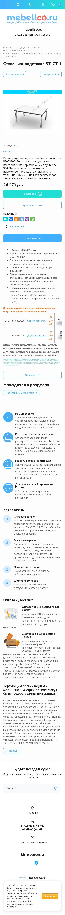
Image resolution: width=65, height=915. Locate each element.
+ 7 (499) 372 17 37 (32, 826)
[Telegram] (21, 219)
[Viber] (27, 219)
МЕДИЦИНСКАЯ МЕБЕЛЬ (28, 47)
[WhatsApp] (32, 219)
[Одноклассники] (16, 219)
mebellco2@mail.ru (33, 829)
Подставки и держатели (16, 50)
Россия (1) (8, 151)
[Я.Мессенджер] (5, 219)
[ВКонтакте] (11, 219)
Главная (7, 47)
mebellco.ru (32, 29)
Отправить (55, 788)
